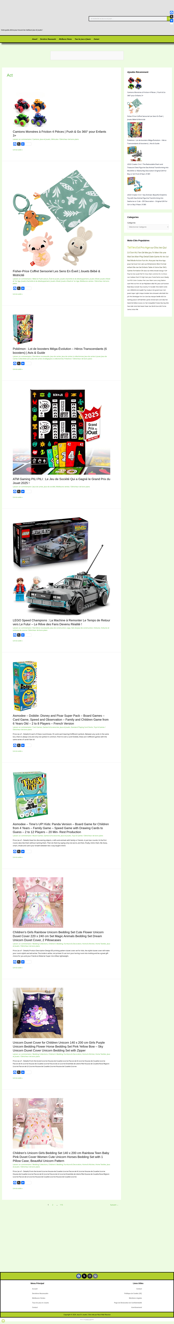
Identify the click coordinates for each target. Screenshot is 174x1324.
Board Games (38, 836)
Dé (143, 252)
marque (153, 296)
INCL (165, 267)
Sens (151, 293)
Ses (132, 256)
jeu (150, 252)
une (164, 252)
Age (147, 247)
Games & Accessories (51, 727)
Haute (142, 306)
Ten (139, 252)
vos (135, 284)
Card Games (37, 727)
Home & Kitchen (88, 944)
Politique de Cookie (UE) (133, 1293)
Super (133, 293)
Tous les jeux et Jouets (83, 39)
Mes (147, 252)
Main (151, 280)
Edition (136, 303)
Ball (141, 300)
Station (163, 280)
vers (128, 290)
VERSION (133, 290)
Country (145, 287)
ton (131, 274)
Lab (142, 264)
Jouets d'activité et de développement (74, 279)
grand (157, 290)
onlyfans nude (88, 1319)
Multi (163, 293)
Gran (157, 306)
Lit (128, 252)
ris (162, 274)
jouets (129, 293)
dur (134, 274)
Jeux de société (49, 487)
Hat (157, 260)
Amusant (156, 293)
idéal (152, 284)
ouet (128, 284)
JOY (128, 296)
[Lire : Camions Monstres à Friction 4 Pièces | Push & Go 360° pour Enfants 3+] (30, 109)
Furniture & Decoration (72, 944)
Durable (152, 287)
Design (161, 271)
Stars (150, 274)
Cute (146, 296)
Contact (96, 39)
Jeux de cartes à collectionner (73, 356)
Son (132, 252)
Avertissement (136, 1307)
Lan (128, 277)
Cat (132, 264)
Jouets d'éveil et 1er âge (70, 281)
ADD (162, 296)
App (164, 260)
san (143, 284)
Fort (141, 296)
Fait (146, 303)
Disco (165, 274)
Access (140, 303)
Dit (142, 270)
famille (158, 296)
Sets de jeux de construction (82, 628)
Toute (154, 277)
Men (157, 252)
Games (130, 270)
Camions (36, 139)
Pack (137, 277)
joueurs (135, 300)
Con (139, 264)
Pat (141, 274)
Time (157, 287)
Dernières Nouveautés (48, 39)
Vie (160, 252)
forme (164, 306)
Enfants (145, 267)
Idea (163, 300)
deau (132, 287)
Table (150, 267)
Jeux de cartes (55, 356)
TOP (165, 271)
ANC (160, 306)
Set (140, 267)
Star (161, 267)
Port (137, 284)
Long (158, 280)
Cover (161, 290)
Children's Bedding (56, 944)
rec (144, 303)
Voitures (97, 628)
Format (163, 264)
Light (137, 293)
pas (153, 260)
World (153, 306)
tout (135, 264)
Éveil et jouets (54, 279)
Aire (160, 260)
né (140, 284)
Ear (149, 271)
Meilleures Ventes (65, 39)
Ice (144, 296)
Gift (139, 300)
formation (137, 270)
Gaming (129, 300)
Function (166, 284)
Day (164, 303)
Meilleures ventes (86, 281)
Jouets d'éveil (94, 279)
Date (151, 256)
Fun (143, 260)
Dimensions (151, 264)
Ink (154, 290)
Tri (153, 252)
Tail (129, 247)
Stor (167, 293)
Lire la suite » (18, 149)
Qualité (141, 290)
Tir (149, 287)
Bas (162, 303)
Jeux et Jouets (45, 139)
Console (136, 287)
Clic (159, 274)
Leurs (162, 277)
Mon (158, 264)
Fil (140, 277)
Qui (165, 247)
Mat (129, 256)
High (143, 277)
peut (158, 284)
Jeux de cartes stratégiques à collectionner (48, 359)
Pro (142, 247)
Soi (165, 296)
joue (129, 264)
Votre (157, 267)
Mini (167, 303)
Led (162, 284)
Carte (135, 306)
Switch (161, 287)
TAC (156, 284)
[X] (172, 17)
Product (157, 303)
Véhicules (54, 139)
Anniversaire (155, 300)
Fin (143, 274)
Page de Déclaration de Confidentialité (128, 1303)
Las (145, 264)
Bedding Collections (40, 944)
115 (61, 1205)
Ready (167, 277)
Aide (131, 306)
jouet (137, 274)
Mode (133, 260)
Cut (128, 280)
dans (145, 271)
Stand (129, 303)
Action (139, 260)
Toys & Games (99, 727)
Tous (141, 287)
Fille (137, 309)
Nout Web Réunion (104, 1315)
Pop (128, 274)
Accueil (34, 39)
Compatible (151, 303)
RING (152, 271)
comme (155, 274)
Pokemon (68, 359)
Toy (145, 290)
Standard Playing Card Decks (82, 727)
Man (137, 256)
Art (164, 256)
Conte (165, 287)
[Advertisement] (87, 1243)
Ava (150, 260)
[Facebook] (172, 12)
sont (160, 300)
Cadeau (132, 277)
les (134, 247)
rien (137, 267)
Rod (139, 306)
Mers (144, 300)
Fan (166, 300)
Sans (146, 277)
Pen (144, 280)
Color (135, 280)
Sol (167, 256)
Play (141, 256)
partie (148, 300)
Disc (156, 247)
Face (128, 306)
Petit (132, 284)
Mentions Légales (135, 1298)
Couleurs (149, 290)
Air (161, 256)
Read (128, 287)
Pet (131, 296)
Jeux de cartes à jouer (92, 356)
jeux (150, 277)
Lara (154, 280)
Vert (164, 290)
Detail (146, 256)
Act (136, 252)
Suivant (114, 1205)
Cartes (129, 309)
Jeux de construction (58, 628)
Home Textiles (100, 944)
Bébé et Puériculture (40, 279)
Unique (141, 293)
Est (138, 247)
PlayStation (147, 284)
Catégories (131, 223)
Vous (146, 274)
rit (153, 267)
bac (150, 306)
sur (152, 247)
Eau (149, 296)
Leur (147, 280)
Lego (68, 628)
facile (158, 277)
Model (156, 271)
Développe (135, 296)
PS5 (131, 280)
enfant (129, 267)
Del (132, 303)
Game (157, 256)
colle (160, 293)
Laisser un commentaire (22, 139)
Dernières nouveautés (41, 356)
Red (128, 260)
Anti (137, 290)
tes (160, 247)
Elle (134, 267)
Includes (146, 293)
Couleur (140, 280)
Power (147, 306)
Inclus (133, 309)
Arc (147, 260)
